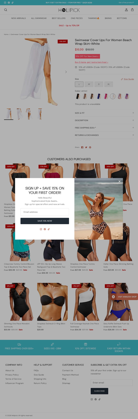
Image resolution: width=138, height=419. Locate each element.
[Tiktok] (49, 229)
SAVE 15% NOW (45, 221)
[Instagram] (41, 229)
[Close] (120, 181)
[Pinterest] (45, 229)
